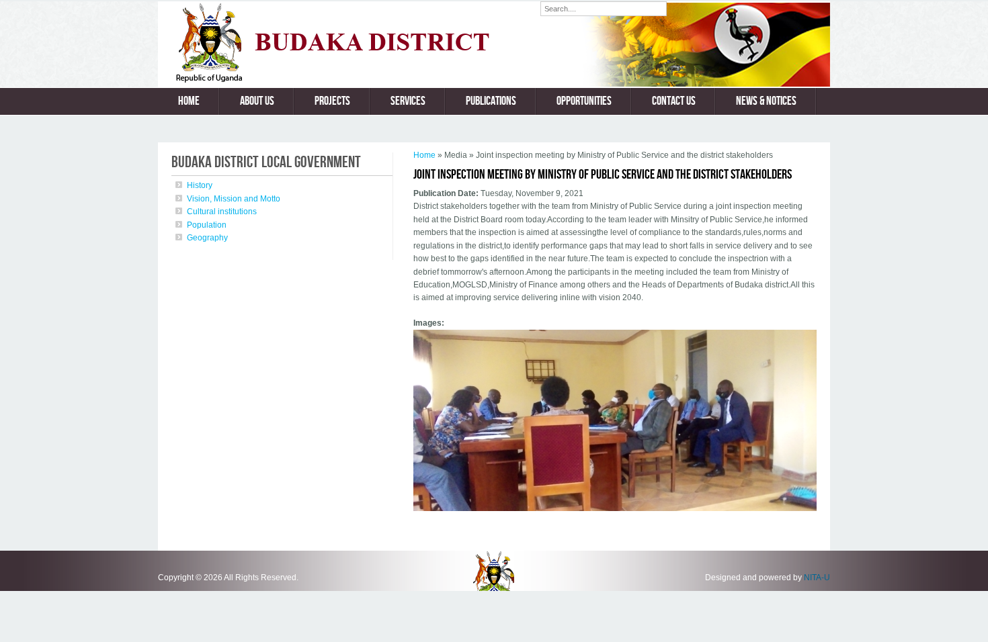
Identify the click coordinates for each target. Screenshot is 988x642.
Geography (207, 237)
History (199, 185)
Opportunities (584, 101)
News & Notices (766, 101)
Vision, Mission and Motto (233, 198)
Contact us (674, 101)
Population (207, 225)
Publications (491, 101)
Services (407, 101)
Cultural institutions (222, 211)
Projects (332, 101)
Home (189, 101)
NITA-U (817, 577)
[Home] (349, 80)
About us (257, 101)
